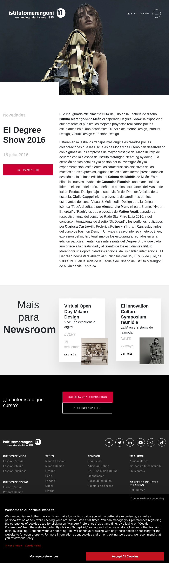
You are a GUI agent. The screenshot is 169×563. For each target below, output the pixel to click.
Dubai (49, 486)
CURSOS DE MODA (14, 456)
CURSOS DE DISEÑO (15, 482)
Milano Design (54, 466)
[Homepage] (37, 13)
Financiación (96, 476)
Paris (48, 476)
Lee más (70, 354)
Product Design (13, 492)
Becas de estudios (100, 481)
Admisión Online (98, 466)
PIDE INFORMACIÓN (87, 408)
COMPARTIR (30, 170)
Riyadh (50, 490)
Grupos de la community (146, 466)
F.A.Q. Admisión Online (103, 471)
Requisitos (95, 461)
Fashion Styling (13, 466)
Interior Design (13, 487)
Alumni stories (139, 461)
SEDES (49, 456)
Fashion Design (13, 461)
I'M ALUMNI (136, 456)
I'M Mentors (137, 471)
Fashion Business (14, 471)
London (50, 481)
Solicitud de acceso (100, 486)
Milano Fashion (55, 461)
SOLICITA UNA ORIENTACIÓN (87, 397)
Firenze (50, 471)
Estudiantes (137, 490)
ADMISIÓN (94, 456)
